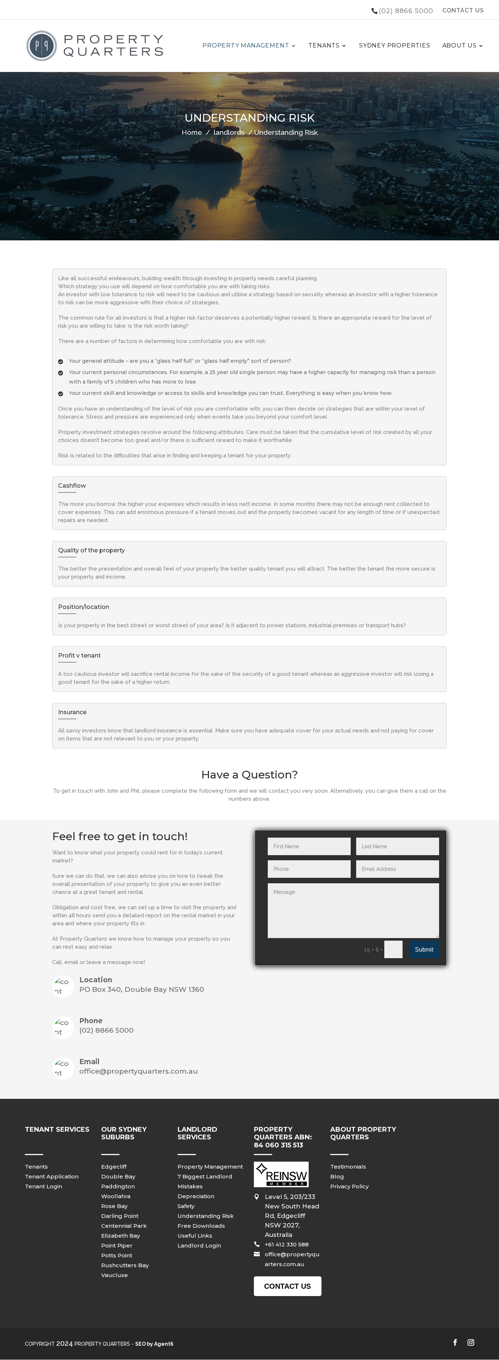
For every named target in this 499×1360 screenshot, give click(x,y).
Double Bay (118, 1176)
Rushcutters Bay (125, 1265)
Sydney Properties (394, 45)
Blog (337, 1176)
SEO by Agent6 (154, 1344)
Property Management (245, 45)
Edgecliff (113, 1166)
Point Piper (117, 1245)
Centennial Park (124, 1225)
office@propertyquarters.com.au (138, 1071)
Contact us (287, 1286)
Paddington (118, 1186)
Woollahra (115, 1196)
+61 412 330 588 (287, 1244)
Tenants (324, 45)
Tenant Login (43, 1186)
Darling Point (119, 1215)
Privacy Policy (349, 1186)
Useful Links (195, 1235)
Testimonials (348, 1166)
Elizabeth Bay (120, 1235)
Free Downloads (201, 1225)
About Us (459, 45)
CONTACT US (463, 10)
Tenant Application (52, 1176)
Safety (186, 1206)
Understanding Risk (206, 1215)
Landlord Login (199, 1245)
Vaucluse (114, 1275)
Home (192, 132)
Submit (424, 949)
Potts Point (116, 1255)
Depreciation (196, 1196)
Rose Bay (114, 1206)
